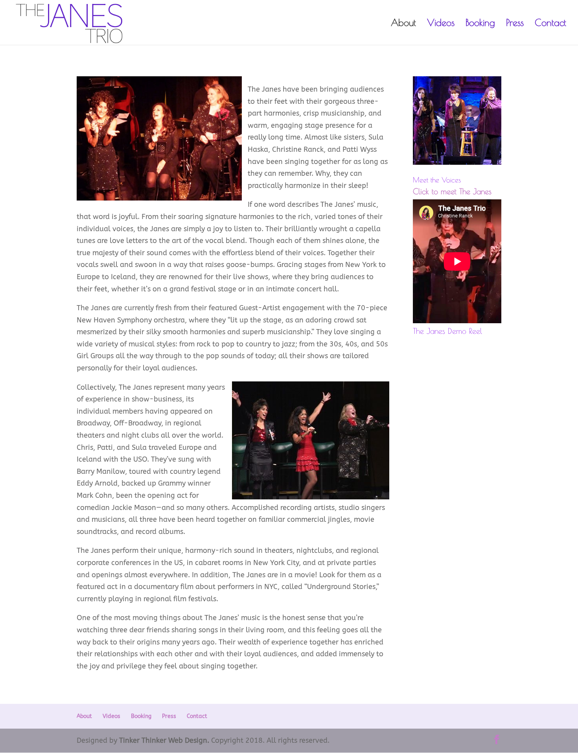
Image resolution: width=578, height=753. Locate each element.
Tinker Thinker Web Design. (164, 740)
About (403, 24)
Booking (480, 24)
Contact (550, 24)
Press (515, 24)
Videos (441, 24)
